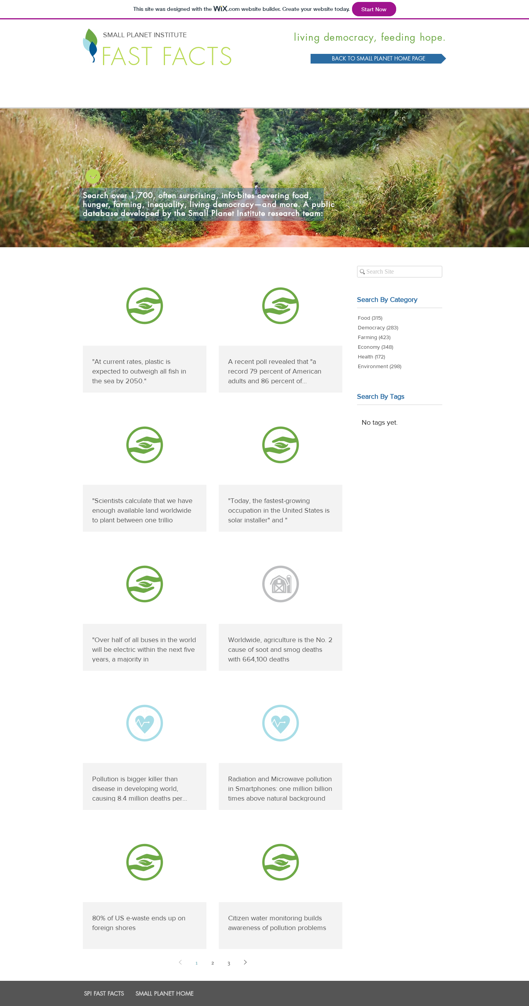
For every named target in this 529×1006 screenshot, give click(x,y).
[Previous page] (180, 962)
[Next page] (245, 962)
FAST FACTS (167, 56)
